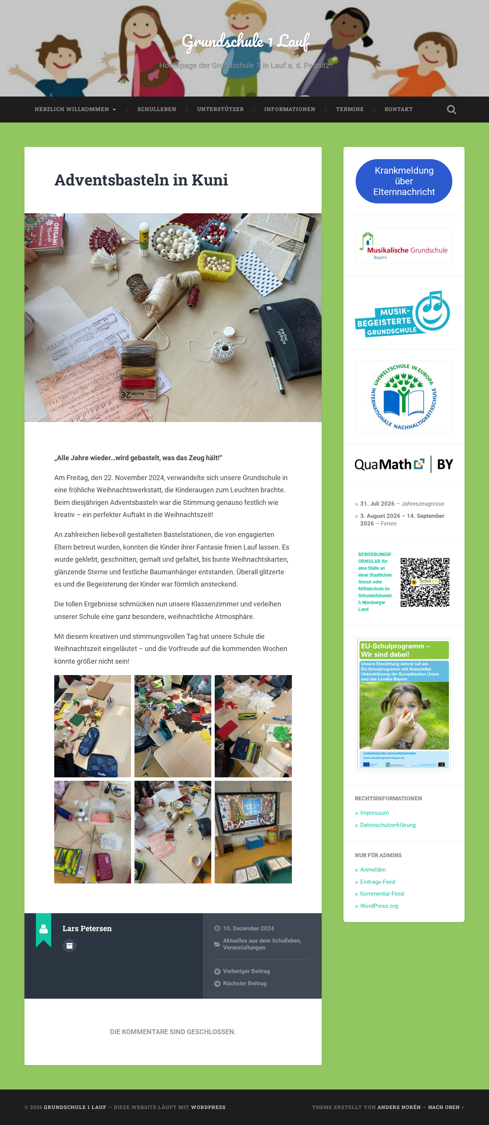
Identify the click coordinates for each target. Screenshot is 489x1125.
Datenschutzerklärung (388, 825)
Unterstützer (220, 109)
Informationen (290, 109)
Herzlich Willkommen (72, 109)
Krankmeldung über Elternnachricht (404, 181)
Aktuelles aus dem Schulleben (261, 940)
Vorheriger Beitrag (246, 971)
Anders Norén (399, 1107)
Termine (350, 109)
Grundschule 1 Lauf (244, 40)
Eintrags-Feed (377, 881)
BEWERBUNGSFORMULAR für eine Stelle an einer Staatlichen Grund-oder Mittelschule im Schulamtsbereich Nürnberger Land (375, 582)
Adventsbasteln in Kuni (141, 179)
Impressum (374, 812)
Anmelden (373, 869)
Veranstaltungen (244, 947)
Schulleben (157, 109)
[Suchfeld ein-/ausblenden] (452, 109)
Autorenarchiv (69, 946)
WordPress (208, 1107)
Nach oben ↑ (446, 1107)
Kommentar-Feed (382, 893)
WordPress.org (379, 906)
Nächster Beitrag (245, 983)
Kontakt (399, 109)
